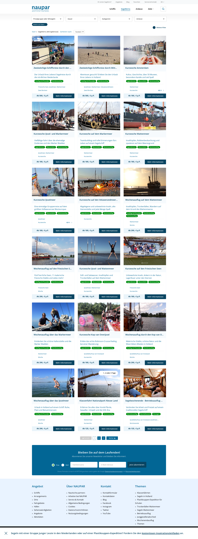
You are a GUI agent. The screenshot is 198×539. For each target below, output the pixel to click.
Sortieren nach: (66, 32)
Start (34, 32)
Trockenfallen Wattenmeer (148, 506)
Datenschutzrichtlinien (78, 510)
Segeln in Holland (144, 496)
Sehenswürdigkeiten (43, 510)
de (162, 2)
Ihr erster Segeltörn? (104, 2)
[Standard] (79, 31)
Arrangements (40, 496)
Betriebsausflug (144, 513)
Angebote (119, 2)
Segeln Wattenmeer (145, 510)
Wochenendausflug (145, 520)
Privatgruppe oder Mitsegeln (44, 19)
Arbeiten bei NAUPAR (77, 496)
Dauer (70, 19)
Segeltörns (125, 9)
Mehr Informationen (64, 96)
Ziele (150, 9)
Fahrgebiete (39, 503)
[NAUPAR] (41, 9)
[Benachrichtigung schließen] (6, 533)
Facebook (107, 503)
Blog (127, 2)
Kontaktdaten (109, 496)
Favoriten (136, 2)
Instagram (107, 506)
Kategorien (106, 19)
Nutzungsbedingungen (133, 471)
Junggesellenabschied (146, 517)
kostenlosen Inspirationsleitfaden (161, 533)
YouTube (106, 513)
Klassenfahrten (143, 493)
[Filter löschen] (46, 24)
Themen (140, 523)
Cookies (71, 506)
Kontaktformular (110, 493)
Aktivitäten (38, 517)
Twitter (106, 510)
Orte (36, 499)
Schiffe (113, 9)
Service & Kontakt (151, 2)
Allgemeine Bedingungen (79, 503)
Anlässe (139, 9)
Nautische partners (76, 493)
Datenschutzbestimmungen (114, 471)
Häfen (36, 506)
